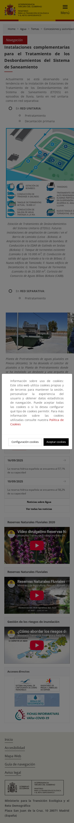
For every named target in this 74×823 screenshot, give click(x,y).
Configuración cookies (25, 442)
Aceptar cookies (56, 442)
